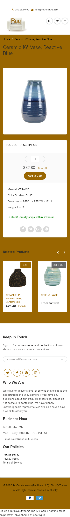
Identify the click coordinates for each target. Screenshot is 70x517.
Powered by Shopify (47, 490)
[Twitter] (7, 373)
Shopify (55, 485)
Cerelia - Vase (49, 295)
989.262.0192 (22, 9)
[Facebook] (17, 373)
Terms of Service (12, 462)
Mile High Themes (25, 490)
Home (6, 39)
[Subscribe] (62, 359)
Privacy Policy (11, 458)
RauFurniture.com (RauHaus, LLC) (31, 485)
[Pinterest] (26, 373)
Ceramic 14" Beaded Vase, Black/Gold (14, 298)
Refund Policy (11, 455)
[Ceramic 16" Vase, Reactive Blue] (35, 101)
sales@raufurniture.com (46, 9)
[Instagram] (35, 373)
